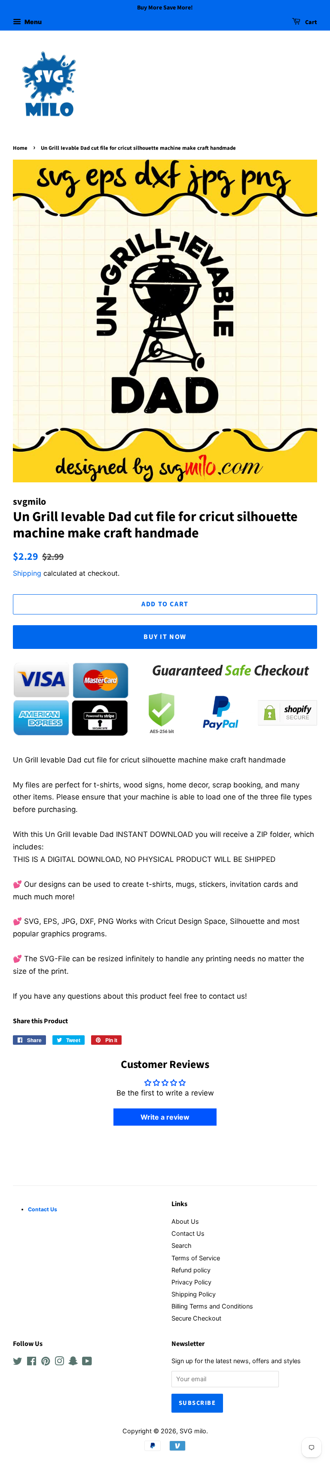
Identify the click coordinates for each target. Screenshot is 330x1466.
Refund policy (191, 1270)
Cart (310, 22)
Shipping (27, 573)
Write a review (165, 1117)
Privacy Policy (191, 1282)
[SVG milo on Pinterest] (45, 1362)
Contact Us (188, 1233)
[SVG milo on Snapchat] (73, 1362)
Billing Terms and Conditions (212, 1306)
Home (20, 148)
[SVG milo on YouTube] (87, 1362)
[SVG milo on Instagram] (59, 1362)
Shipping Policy (193, 1294)
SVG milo (193, 1431)
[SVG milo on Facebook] (32, 1362)
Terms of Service (195, 1258)
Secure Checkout (196, 1318)
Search (181, 1245)
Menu (32, 21)
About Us (185, 1221)
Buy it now (165, 637)
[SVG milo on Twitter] (17, 1362)
